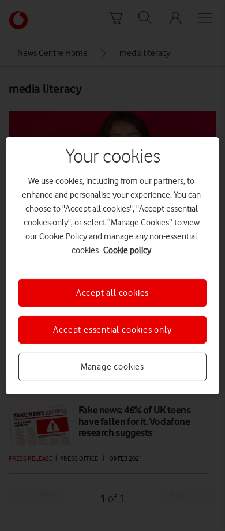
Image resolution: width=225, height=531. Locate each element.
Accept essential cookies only (112, 330)
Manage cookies (112, 366)
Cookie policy (127, 249)
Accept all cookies (112, 292)
